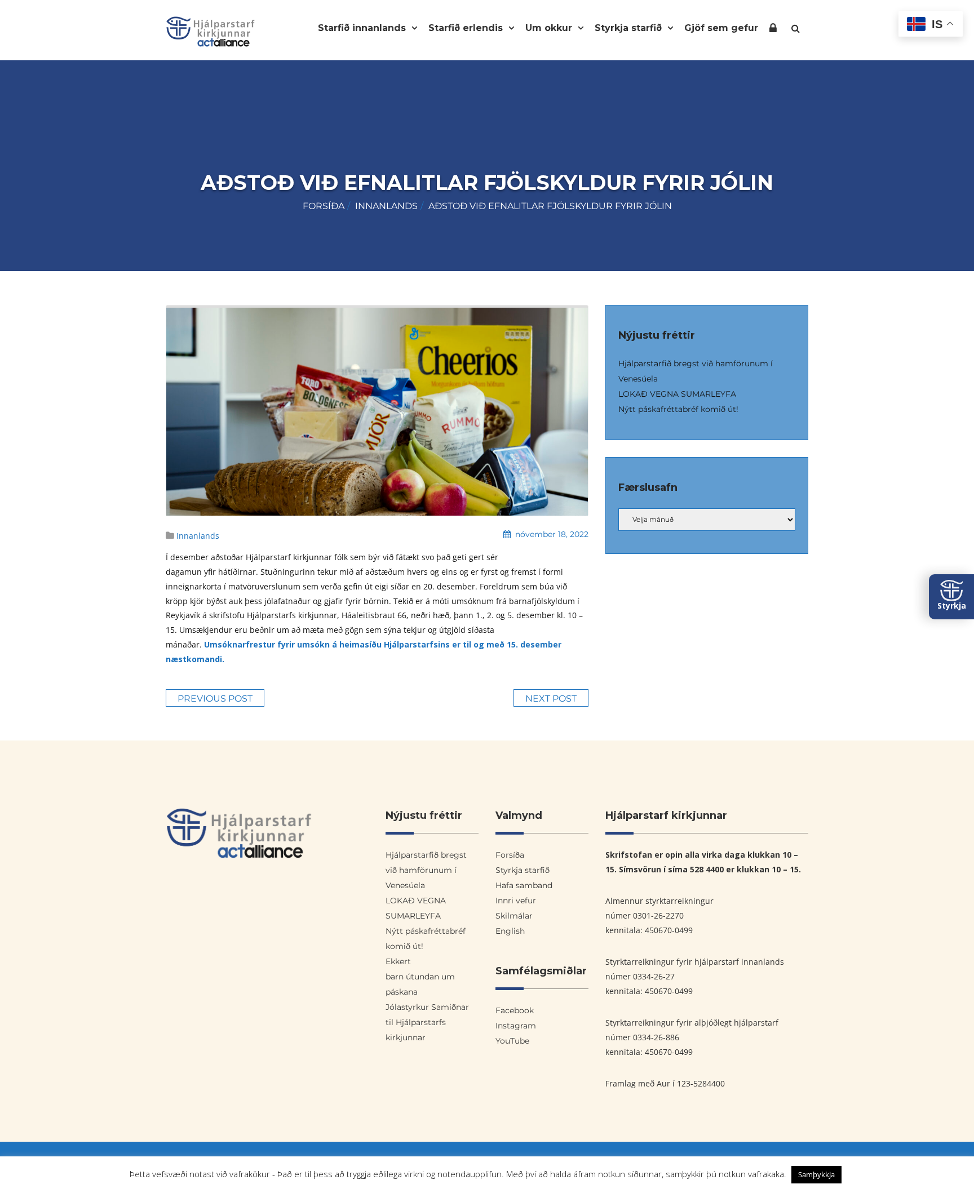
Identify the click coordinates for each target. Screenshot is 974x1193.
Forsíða (323, 206)
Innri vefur (773, 30)
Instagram (515, 1026)
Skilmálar (514, 916)
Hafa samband (523, 885)
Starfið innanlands (363, 28)
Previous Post (215, 698)
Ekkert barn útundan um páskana (420, 976)
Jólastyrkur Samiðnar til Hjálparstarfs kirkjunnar (427, 1022)
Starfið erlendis (467, 28)
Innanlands (386, 206)
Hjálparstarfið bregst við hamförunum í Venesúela (426, 870)
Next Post (551, 698)
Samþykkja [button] (816, 1174)
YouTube (512, 1041)
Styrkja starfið (630, 28)
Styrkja (951, 605)
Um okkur (550, 28)
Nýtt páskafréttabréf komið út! (678, 409)
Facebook (514, 1010)
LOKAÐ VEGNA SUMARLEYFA (677, 394)
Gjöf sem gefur (721, 28)
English (510, 931)
